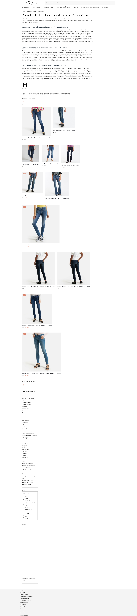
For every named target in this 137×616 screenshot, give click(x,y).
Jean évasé (24, 447)
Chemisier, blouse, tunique (28, 433)
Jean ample (24, 439)
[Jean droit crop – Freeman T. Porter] (50, 153)
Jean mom (24, 451)
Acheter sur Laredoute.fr (41, 250)
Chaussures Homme (27, 404)
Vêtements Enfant (26, 417)
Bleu (26, 516)
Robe (23, 472)
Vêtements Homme (26, 484)
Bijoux (23, 400)
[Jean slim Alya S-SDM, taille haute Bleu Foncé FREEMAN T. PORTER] (38, 268)
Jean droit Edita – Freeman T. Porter (30, 164)
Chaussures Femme (26, 402)
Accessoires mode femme (28, 431)
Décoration (24, 406)
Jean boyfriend (25, 443)
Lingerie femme (26, 408)
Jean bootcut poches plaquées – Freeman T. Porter (57, 198)
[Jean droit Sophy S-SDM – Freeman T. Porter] (64, 117)
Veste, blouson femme (27, 480)
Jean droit (24, 445)
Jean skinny (24, 453)
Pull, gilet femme (26, 424)
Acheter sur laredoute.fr (36, 143)
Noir (26, 518)
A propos (22, 592)
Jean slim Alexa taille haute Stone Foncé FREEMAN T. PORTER (37, 325)
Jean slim (24, 455)
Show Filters (25, 88)
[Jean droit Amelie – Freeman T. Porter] (70, 154)
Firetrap (27, 500)
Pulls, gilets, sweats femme (28, 470)
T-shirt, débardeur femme (28, 476)
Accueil (23, 11)
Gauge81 (27, 507)
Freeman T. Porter (29, 502)
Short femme (25, 474)
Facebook (22, 607)
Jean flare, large (26, 449)
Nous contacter (24, 594)
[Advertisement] (30, 550)
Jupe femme (25, 427)
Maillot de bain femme (27, 463)
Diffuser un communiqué (26, 596)
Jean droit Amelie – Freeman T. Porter (70, 165)
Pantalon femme (26, 467)
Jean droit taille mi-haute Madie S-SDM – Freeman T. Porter (36, 137)
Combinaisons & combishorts (29, 435)
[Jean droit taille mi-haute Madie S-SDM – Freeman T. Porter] (36, 121)
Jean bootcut (25, 441)
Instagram (22, 609)
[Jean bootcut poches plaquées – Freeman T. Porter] (57, 184)
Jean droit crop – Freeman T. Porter (50, 163)
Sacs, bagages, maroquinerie (29, 415)
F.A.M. (26, 496)
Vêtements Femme (31, 11)
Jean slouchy (25, 457)
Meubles (24, 413)
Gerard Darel (28, 509)
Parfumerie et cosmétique (28, 398)
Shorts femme (25, 420)
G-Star (26, 503)
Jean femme (25, 437)
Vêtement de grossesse (27, 482)
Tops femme (25, 422)
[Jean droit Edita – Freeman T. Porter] (30, 153)
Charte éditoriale (24, 598)
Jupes (23, 461)
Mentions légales (24, 602)
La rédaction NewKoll (25, 600)
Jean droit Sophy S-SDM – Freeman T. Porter (64, 130)
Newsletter (23, 611)
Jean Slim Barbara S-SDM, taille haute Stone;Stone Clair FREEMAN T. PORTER (41, 245)
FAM (26, 498)
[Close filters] (22, 588)
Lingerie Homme (26, 411)
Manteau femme (26, 429)
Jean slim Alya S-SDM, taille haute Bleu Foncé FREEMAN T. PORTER (38, 286)
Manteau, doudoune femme (28, 465)
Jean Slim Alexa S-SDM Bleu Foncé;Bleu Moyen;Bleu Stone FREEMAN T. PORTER (41, 373)
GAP (26, 505)
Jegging (23, 459)
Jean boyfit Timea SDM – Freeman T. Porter (32, 195)
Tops (23, 478)
